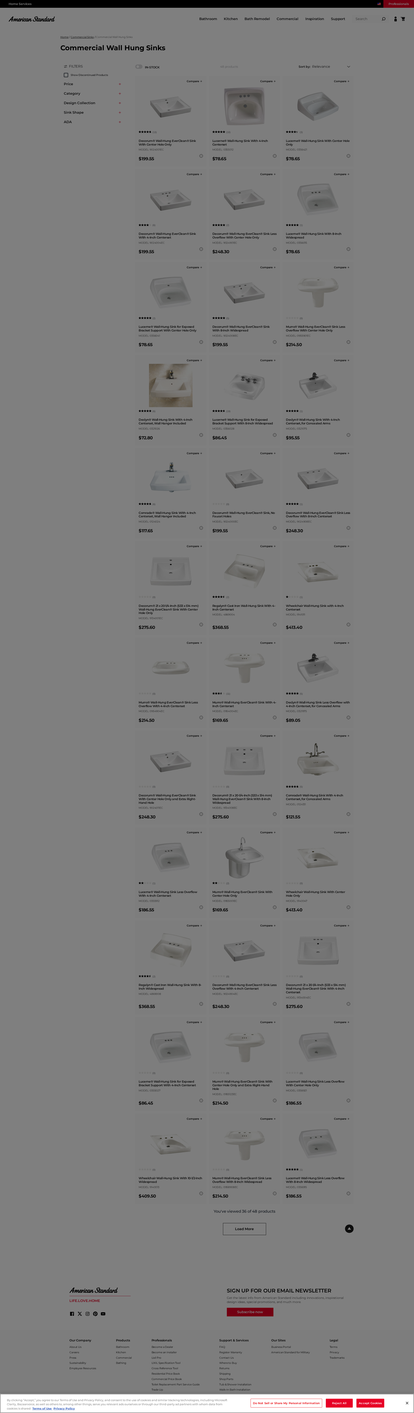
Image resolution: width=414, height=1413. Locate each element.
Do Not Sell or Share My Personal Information (286, 1403)
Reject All (339, 1403)
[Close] (407, 1403)
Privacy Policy (64, 1408)
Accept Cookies (370, 1403)
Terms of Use (42, 1408)
